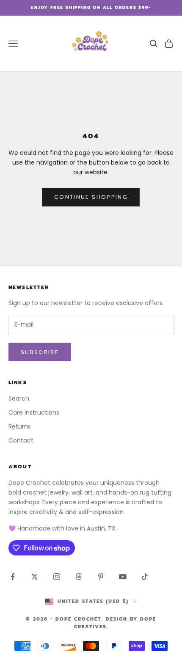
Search (18, 398)
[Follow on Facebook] (12, 576)
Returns (19, 426)
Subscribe (40, 352)
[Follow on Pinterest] (101, 576)
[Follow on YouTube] (123, 576)
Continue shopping (91, 197)
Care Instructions (33, 412)
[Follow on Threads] (78, 576)
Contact (20, 440)
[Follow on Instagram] (56, 576)
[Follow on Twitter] (34, 576)
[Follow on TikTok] (145, 576)
